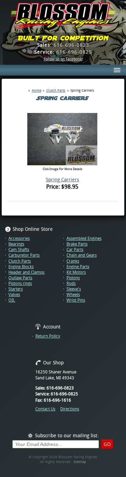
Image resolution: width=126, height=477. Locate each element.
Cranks (72, 261)
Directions (69, 409)
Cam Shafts (18, 249)
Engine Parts (77, 266)
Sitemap (80, 462)
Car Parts (74, 249)
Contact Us (45, 409)
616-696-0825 (63, 52)
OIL (11, 300)
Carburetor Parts (24, 255)
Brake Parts (77, 244)
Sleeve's (73, 289)
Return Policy (47, 336)
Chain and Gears (81, 255)
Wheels (73, 294)
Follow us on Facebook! (63, 59)
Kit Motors (76, 272)
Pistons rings (20, 283)
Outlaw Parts (20, 277)
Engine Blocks (21, 266)
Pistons (73, 277)
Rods (71, 283)
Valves (14, 294)
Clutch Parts (19, 261)
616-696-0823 (63, 45)
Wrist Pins (75, 300)
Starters (15, 289)
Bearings (16, 244)
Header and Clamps (26, 272)
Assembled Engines (84, 238)
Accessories (19, 238)
